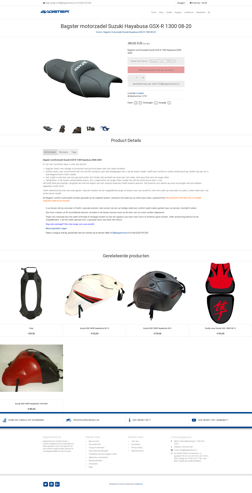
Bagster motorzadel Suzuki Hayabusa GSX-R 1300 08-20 (130, 32)
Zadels (169, 12)
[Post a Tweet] (136, 102)
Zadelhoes (188, 12)
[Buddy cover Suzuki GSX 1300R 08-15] (220, 299)
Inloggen (181, 3)
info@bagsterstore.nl (120, 233)
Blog (161, 12)
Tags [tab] (74, 152)
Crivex (121, 484)
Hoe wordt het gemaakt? (98, 451)
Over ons (135, 441)
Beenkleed (200, 12)
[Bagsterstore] (56, 9)
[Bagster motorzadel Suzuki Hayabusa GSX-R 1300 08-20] (83, 78)
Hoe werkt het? (95, 444)
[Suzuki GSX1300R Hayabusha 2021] (157, 299)
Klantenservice (137, 451)
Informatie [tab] (50, 152)
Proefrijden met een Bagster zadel (103, 454)
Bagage (178, 12)
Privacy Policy (136, 448)
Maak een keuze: (140, 61)
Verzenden (93, 464)
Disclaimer (135, 444)
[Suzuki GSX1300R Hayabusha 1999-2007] (31, 374)
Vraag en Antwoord (96, 448)
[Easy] (31, 299)
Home (153, 12)
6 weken (140, 93)
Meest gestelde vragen (56, 228)
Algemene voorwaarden (98, 457)
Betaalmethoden (95, 461)
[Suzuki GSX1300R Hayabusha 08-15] (94, 299)
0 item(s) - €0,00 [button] (199, 3)
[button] (209, 12)
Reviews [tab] (63, 152)
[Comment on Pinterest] (140, 102)
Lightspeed (138, 484)
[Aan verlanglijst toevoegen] (156, 102)
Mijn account (94, 441)
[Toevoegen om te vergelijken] (169, 102)
